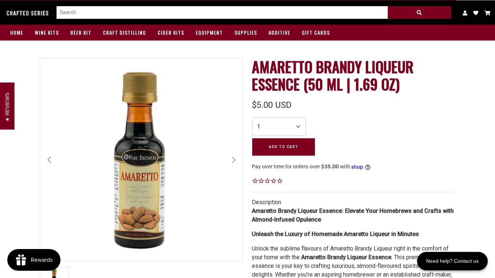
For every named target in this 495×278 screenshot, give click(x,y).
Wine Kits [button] (47, 32)
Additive (279, 32)
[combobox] (222, 12)
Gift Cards (316, 32)
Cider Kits (171, 32)
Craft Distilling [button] (124, 32)
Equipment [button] (209, 32)
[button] (487, 12)
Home (16, 32)
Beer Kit (80, 32)
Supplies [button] (245, 32)
